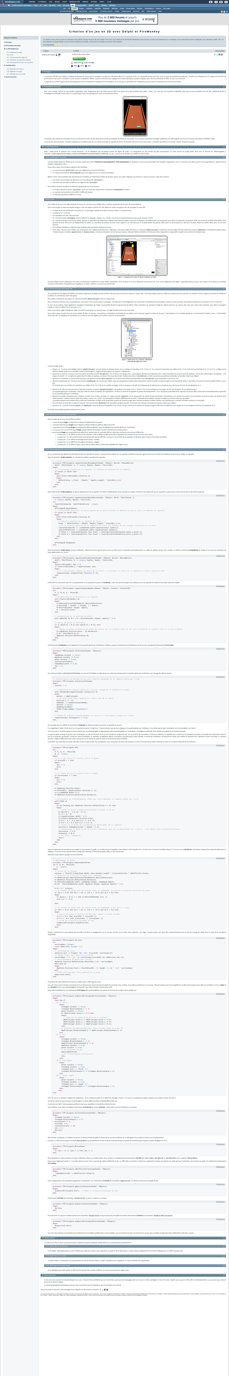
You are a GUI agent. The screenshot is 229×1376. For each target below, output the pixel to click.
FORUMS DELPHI (81, 11)
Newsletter (74, 2)
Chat (64, 2)
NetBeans (106, 8)
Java (59, 5)
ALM (45, 5)
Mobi (89, 66)
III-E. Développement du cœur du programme (20, 62)
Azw (81, 66)
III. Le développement (11, 49)
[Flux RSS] (222, 12)
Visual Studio (130, 8)
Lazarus (158, 8)
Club (109, 2)
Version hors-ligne (89, 63)
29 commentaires (48, 45)
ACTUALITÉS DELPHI (67, 11)
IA (40, 5)
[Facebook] (219, 54)
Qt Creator (166, 8)
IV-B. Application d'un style (14, 71)
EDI (73, 5)
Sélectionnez (220, 461)
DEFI (143, 11)
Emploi (85, 2)
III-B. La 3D (10, 55)
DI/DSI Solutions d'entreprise (21, 5)
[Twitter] (217, 54)
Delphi (75, 8)
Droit (101, 2)
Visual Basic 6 (149, 8)
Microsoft (52, 5)
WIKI (160, 11)
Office (97, 5)
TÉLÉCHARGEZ (151, 11)
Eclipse (81, 8)
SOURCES (136, 11)
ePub (75, 66)
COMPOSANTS (126, 11)
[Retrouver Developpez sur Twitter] (224, 12)
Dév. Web (66, 5)
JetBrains (89, 8)
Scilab (122, 8)
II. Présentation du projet (12, 45)
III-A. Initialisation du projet (14, 52)
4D (69, 8)
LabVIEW (98, 8)
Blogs (57, 2)
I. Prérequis (8, 42)
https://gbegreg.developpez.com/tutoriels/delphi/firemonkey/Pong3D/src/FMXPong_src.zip (83, 154)
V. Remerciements (10, 77)
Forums (32, 2)
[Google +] (222, 54)
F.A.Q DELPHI (93, 11)
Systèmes (112, 5)
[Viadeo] (215, 54)
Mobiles (104, 5)
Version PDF (77, 63)
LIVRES (116, 11)
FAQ (50, 2)
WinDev (139, 8)
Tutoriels (42, 2)
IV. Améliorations (10, 65)
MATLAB (115, 8)
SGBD (91, 5)
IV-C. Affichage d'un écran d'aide (16, 74)
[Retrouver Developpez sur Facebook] (227, 12)
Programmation (81, 5)
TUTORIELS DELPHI (106, 11)
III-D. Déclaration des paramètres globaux (19, 60)
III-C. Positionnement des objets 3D (17, 57)
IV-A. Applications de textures (15, 69)
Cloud (36, 5)
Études (94, 2)
